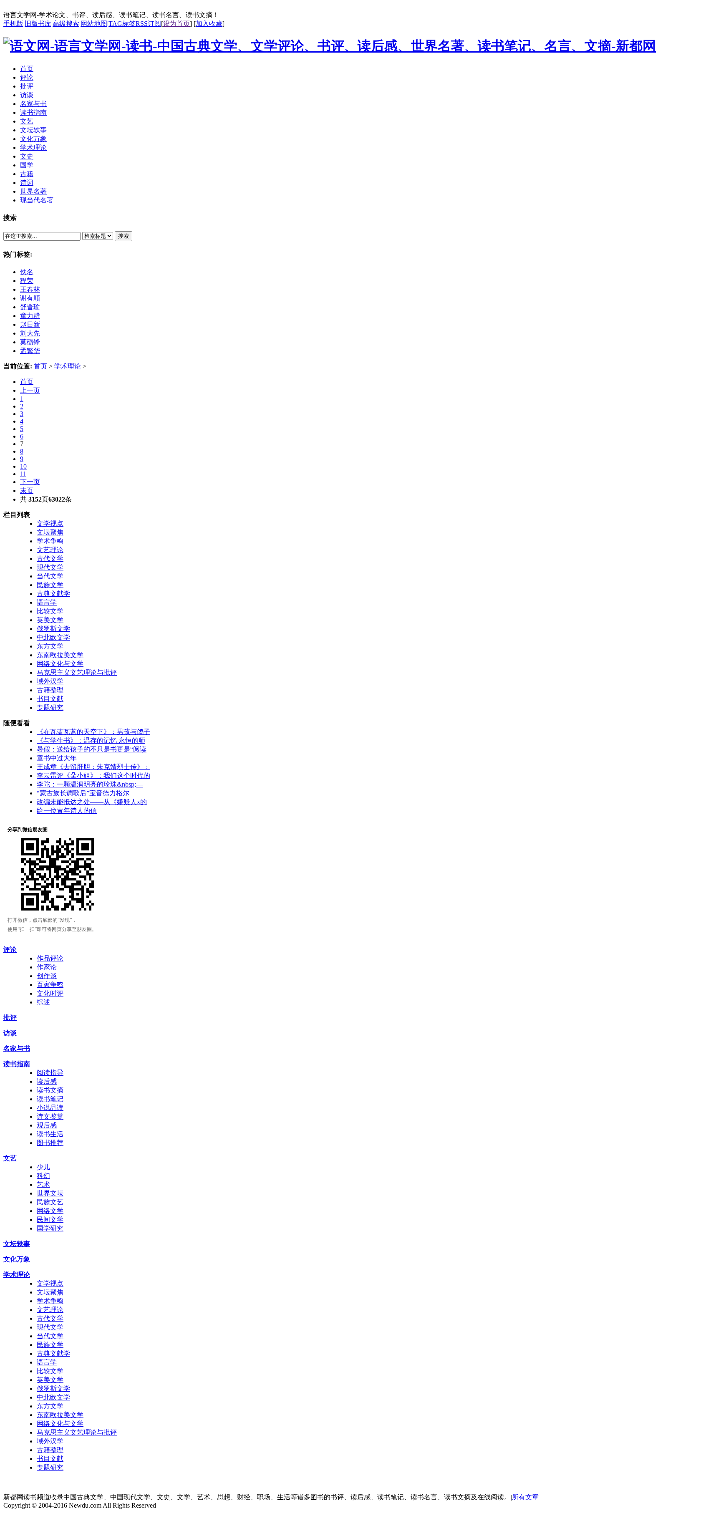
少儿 (43, 1166)
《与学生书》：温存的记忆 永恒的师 (91, 740)
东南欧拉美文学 (60, 654)
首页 (40, 366)
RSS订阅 (148, 23)
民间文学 (50, 1219)
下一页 (30, 481)
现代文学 (50, 567)
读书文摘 (50, 1090)
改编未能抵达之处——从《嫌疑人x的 (92, 801)
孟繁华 (30, 350)
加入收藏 (209, 23)
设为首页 (176, 23)
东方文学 (50, 646)
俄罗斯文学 (53, 628)
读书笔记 (50, 1098)
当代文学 (50, 576)
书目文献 (50, 698)
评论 (10, 949)
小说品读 (50, 1107)
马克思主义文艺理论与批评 (77, 672)
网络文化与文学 (60, 663)
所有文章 (525, 1497)
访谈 (10, 1033)
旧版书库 (38, 23)
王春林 (30, 289)
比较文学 (50, 611)
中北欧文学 (53, 637)
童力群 (30, 315)
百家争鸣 (50, 984)
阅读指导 (50, 1072)
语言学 (47, 602)
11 (23, 473)
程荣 (26, 280)
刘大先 (30, 333)
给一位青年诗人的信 (67, 810)
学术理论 (67, 366)
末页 (26, 490)
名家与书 (16, 1048)
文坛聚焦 (50, 532)
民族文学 (50, 584)
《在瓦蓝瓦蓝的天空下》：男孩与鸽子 (93, 731)
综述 (43, 1002)
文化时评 (50, 993)
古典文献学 (53, 593)
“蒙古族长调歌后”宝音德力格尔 (83, 793)
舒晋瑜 (30, 306)
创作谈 (47, 975)
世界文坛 (50, 1193)
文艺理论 (50, 549)
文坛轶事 (16, 1243)
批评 (10, 1017)
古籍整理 (50, 690)
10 (23, 466)
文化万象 (16, 1259)
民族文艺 (50, 1202)
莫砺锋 (30, 342)
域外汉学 (50, 681)
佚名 (26, 271)
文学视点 (50, 523)
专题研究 (50, 707)
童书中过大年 (57, 758)
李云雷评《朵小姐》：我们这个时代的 (93, 775)
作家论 (47, 967)
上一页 (30, 390)
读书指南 (16, 1063)
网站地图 (94, 23)
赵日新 (30, 324)
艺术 (43, 1184)
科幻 (43, 1175)
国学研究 (50, 1228)
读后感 (47, 1081)
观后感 (47, 1125)
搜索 (123, 236)
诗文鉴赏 (50, 1116)
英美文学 (50, 619)
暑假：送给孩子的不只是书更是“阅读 (91, 749)
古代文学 (50, 558)
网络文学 (50, 1210)
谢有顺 (30, 298)
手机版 (13, 23)
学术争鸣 (50, 541)
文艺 (10, 1158)
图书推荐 (50, 1142)
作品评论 (50, 958)
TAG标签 (122, 23)
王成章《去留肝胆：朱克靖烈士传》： (93, 766)
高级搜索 (66, 23)
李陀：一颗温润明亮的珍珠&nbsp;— (90, 784)
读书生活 (50, 1134)
